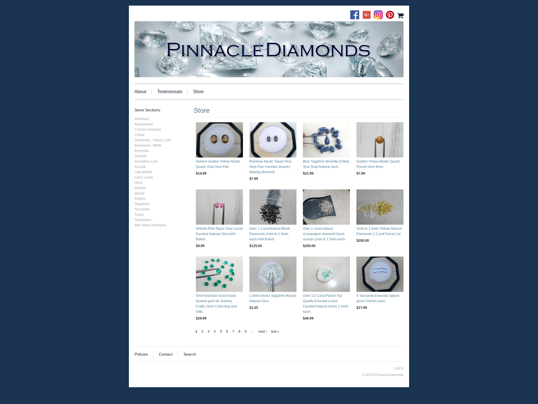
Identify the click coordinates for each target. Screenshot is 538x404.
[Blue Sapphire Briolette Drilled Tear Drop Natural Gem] (326, 140)
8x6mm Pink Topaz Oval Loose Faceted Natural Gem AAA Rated (219, 234)
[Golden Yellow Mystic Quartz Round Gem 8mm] (380, 140)
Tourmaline (143, 220)
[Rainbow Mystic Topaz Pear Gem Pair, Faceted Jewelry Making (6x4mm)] (272, 140)
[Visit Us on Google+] (368, 15)
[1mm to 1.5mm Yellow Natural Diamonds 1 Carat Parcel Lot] (380, 207)
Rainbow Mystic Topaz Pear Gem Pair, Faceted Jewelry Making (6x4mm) (270, 166)
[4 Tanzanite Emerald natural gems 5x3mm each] (380, 274)
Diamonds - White (148, 145)
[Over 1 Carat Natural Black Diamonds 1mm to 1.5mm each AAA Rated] (272, 207)
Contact (166, 354)
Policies (141, 354)
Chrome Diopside (147, 129)
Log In (399, 368)
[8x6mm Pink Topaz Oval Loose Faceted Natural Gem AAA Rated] (219, 207)
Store (198, 91)
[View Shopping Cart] (400, 15)
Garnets (140, 156)
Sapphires (142, 204)
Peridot (139, 188)
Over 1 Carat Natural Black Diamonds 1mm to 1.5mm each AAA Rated (269, 234)
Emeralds (141, 151)
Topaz (139, 215)
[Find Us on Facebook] (356, 15)
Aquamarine (143, 124)
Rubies (139, 199)
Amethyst (141, 119)
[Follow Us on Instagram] (380, 15)
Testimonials (169, 91)
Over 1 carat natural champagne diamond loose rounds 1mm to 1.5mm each (324, 234)
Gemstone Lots (145, 161)
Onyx (138, 183)
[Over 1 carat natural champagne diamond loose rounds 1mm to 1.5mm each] (326, 207)
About (140, 91)
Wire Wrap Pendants (150, 225)
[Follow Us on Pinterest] (391, 15)
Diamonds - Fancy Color (152, 140)
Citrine (139, 135)
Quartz (139, 193)
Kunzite (140, 167)
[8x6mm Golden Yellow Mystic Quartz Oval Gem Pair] (219, 140)
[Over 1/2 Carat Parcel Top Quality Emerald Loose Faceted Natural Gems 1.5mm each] (326, 274)
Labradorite (143, 172)
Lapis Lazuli (143, 177)
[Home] (269, 49)
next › (262, 331)
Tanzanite (141, 209)
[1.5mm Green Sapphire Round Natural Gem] (272, 274)
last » (275, 331)
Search (190, 354)
